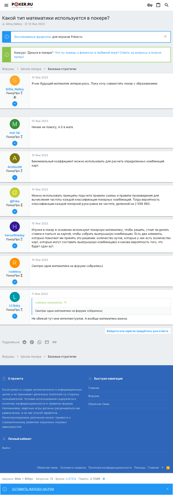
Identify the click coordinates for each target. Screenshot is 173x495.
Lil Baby (14, 305)
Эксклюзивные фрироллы (33, 36)
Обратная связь (98, 404)
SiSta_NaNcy (14, 24)
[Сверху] (162, 467)
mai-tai (14, 132)
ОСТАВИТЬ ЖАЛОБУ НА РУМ (33, 489)
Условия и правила (73, 467)
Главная (93, 388)
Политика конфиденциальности (110, 467)
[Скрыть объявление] (164, 37)
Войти (6, 448)
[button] (6, 5)
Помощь (139, 467)
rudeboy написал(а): (49, 302)
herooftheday (14, 235)
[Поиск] (166, 5)
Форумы (93, 396)
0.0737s (71, 478)
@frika (14, 201)
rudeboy (15, 271)
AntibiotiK (15, 167)
